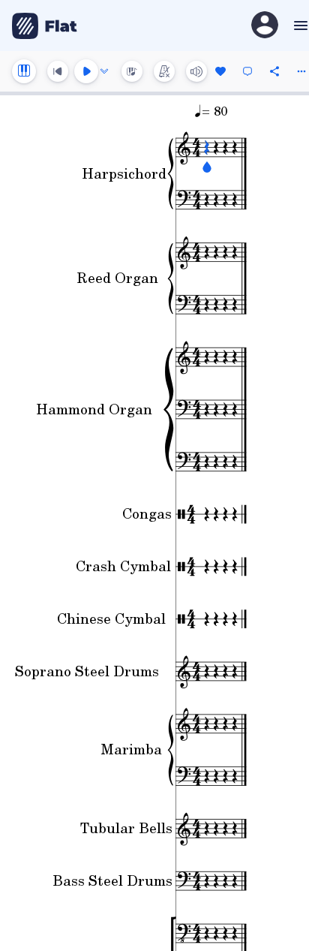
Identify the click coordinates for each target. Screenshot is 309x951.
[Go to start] (57, 71)
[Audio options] (104, 71)
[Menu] (299, 25)
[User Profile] (264, 26)
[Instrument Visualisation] (132, 71)
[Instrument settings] (24, 71)
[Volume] (196, 71)
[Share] (274, 71)
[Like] (220, 71)
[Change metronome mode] (164, 71)
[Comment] (247, 71)
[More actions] (302, 71)
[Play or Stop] (86, 71)
